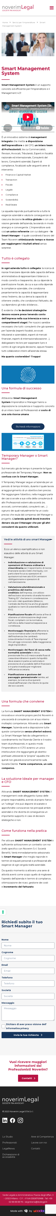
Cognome (7, 952)
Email (5, 965)
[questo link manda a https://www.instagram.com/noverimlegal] (20, 1120)
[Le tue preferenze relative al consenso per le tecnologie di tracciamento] (3, 912)
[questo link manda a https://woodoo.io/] (28, 1210)
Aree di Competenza (42, 1136)
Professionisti (9, 1142)
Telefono (7, 977)
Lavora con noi (39, 1142)
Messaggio (8, 1002)
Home (5, 22)
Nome (5, 939)
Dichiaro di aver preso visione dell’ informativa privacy (26, 1026)
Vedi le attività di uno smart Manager (27, 539)
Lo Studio (7, 1136)
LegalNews (8, 1148)
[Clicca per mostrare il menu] (52, 7)
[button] (28, 541)
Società (6, 990)
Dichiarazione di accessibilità (10, 1155)
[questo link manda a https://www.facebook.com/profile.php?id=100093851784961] (12, 1120)
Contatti (35, 1148)
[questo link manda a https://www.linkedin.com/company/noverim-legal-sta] (4, 1120)
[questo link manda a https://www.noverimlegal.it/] (17, 8)
